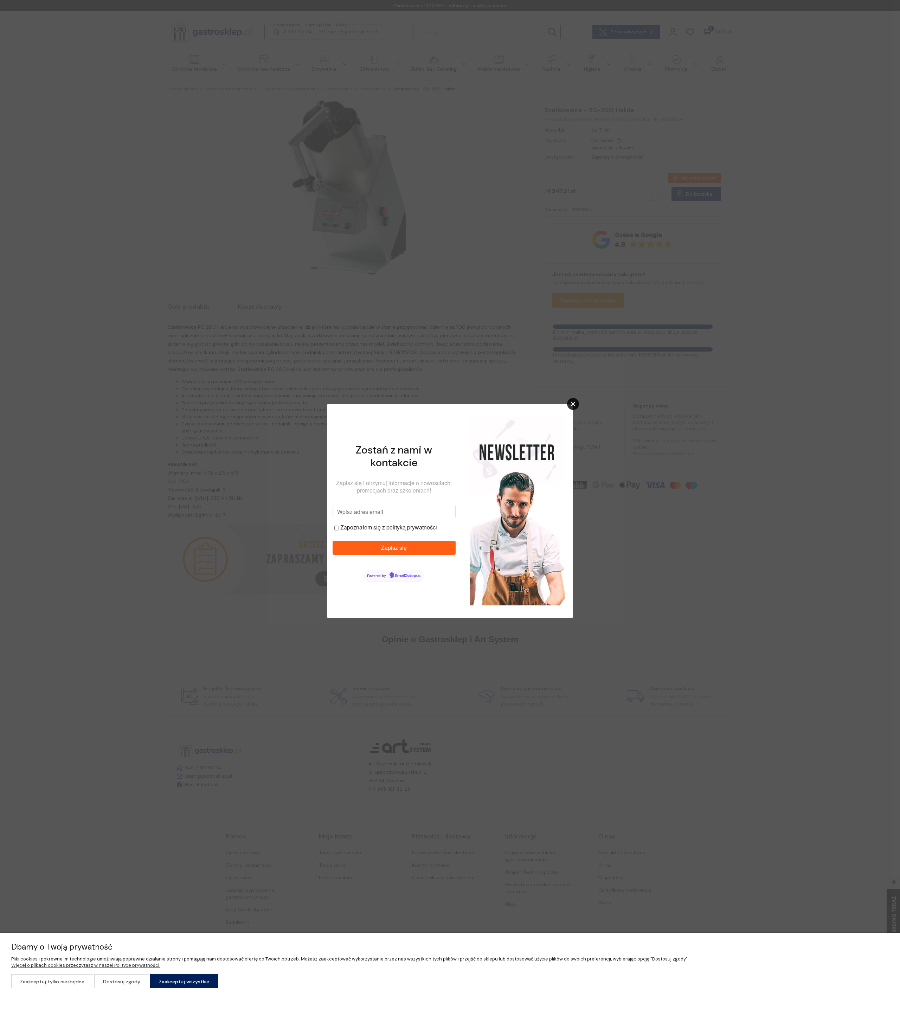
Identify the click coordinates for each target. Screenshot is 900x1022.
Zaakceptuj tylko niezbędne (52, 981)
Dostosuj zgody (121, 981)
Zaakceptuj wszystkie (184, 981)
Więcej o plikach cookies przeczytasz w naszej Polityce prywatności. (85, 965)
